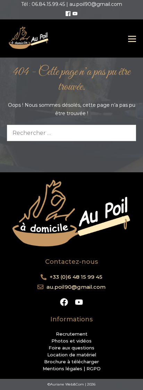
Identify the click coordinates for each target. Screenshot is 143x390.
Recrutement (71, 334)
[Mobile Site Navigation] (132, 39)
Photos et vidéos (71, 341)
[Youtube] (75, 14)
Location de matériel (71, 354)
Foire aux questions (71, 347)
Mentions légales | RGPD (72, 368)
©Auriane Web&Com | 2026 (71, 384)
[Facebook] (68, 14)
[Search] (126, 133)
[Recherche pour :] (71, 133)
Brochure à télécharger (71, 361)
